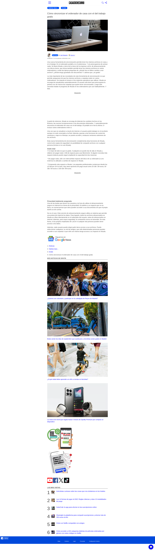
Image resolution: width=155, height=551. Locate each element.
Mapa (59, 541)
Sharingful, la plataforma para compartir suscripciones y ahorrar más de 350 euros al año (81, 516)
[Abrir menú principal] (49, 3)
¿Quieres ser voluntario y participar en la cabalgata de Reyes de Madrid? (72, 298)
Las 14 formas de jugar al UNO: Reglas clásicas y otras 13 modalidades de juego (81, 500)
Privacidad (82, 541)
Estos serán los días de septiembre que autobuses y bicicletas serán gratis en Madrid (76, 339)
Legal (74, 541)
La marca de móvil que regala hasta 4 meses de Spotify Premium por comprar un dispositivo (75, 421)
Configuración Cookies (94, 541)
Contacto (67, 541)
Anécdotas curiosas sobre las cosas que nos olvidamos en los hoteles (80, 491)
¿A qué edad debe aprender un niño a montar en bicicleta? (67, 379)
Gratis (64, 8)
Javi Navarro (64, 55)
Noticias (51, 246)
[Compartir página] (105, 3)
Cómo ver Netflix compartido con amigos (70, 523)
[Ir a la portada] (76, 2)
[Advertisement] (77, 106)
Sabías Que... (53, 8)
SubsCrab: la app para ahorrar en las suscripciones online (76, 507)
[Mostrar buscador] (102, 3)
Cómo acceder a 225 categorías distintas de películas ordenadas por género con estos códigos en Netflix (80, 532)
